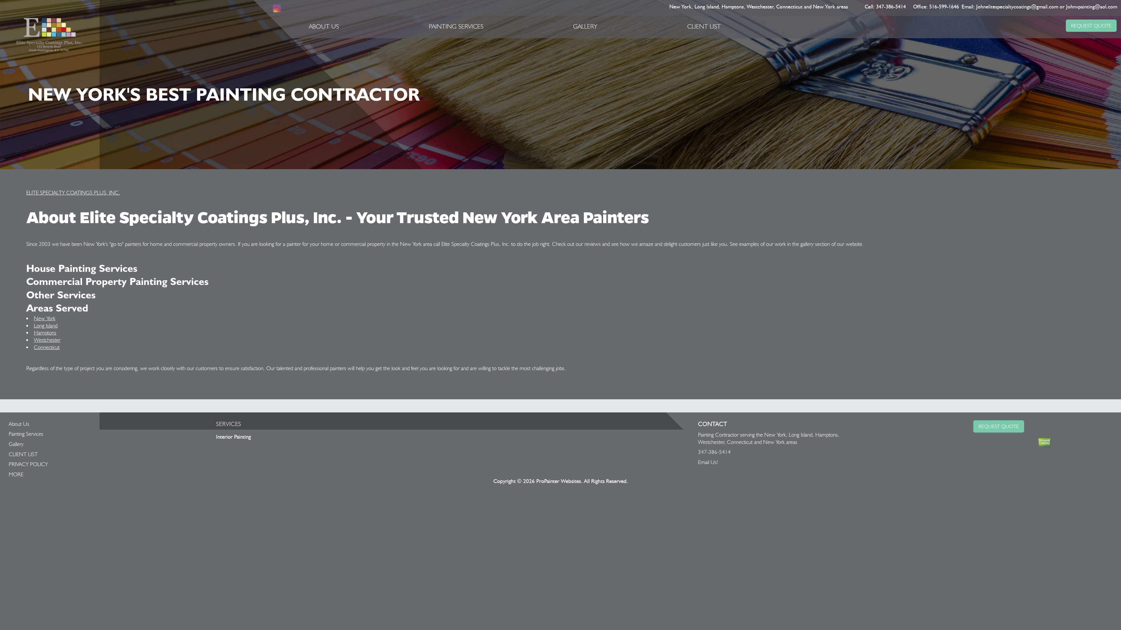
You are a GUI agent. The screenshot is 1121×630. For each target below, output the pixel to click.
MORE (16, 474)
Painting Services (456, 26)
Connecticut (47, 347)
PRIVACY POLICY (28, 464)
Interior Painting (233, 437)
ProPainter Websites (558, 481)
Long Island (46, 325)
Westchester (47, 340)
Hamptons (45, 332)
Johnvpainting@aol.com (1091, 7)
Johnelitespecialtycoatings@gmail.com (1017, 7)
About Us (324, 26)
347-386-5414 (891, 7)
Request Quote (999, 426)
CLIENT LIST (704, 26)
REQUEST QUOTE (1091, 25)
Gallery (585, 26)
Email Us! (708, 462)
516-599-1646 (944, 7)
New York (44, 318)
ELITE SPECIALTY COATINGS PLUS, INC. (73, 192)
